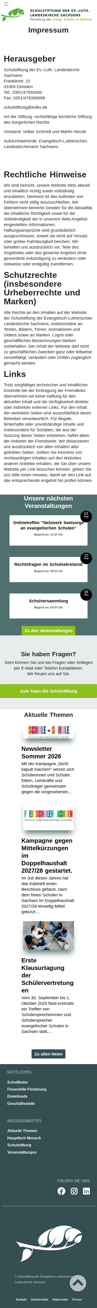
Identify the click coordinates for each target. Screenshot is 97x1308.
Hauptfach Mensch (24, 1138)
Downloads (17, 1096)
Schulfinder (17, 1082)
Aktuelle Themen (22, 1131)
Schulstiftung (19, 1145)
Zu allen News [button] (48, 1053)
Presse (77, 1299)
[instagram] (71, 1191)
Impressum (61, 1299)
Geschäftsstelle (21, 1104)
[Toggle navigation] (6, 4)
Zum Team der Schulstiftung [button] (48, 691)
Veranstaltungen (22, 1152)
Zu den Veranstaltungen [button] (48, 630)
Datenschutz (40, 1299)
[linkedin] (83, 1191)
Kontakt (21, 1299)
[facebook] (58, 1191)
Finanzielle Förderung (26, 1089)
